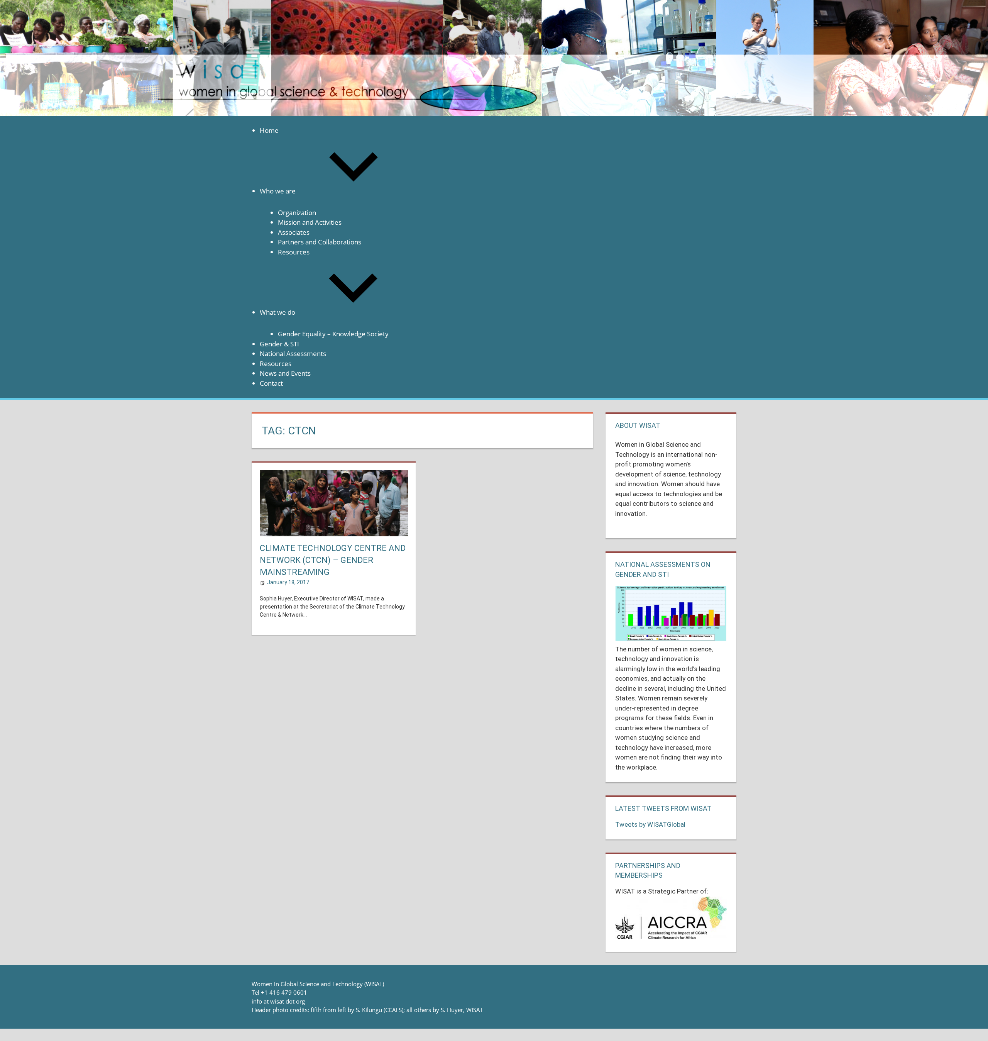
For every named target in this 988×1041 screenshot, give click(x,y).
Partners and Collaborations (319, 241)
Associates (294, 232)
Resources (294, 252)
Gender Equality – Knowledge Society (333, 333)
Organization (297, 212)
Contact (271, 383)
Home (269, 130)
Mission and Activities (310, 222)
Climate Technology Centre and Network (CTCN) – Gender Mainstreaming (333, 560)
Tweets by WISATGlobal (650, 824)
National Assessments (293, 353)
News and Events (285, 373)
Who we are (278, 190)
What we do (277, 312)
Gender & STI (279, 343)
